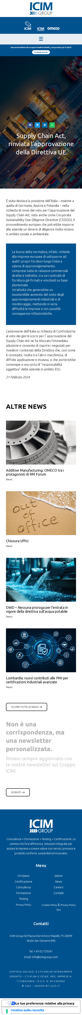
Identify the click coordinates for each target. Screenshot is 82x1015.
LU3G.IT (55, 986)
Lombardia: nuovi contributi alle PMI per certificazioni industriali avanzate (37, 680)
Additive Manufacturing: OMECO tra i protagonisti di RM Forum (35, 472)
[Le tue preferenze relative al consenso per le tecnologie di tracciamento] (7, 1011)
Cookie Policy (49, 905)
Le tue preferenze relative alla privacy (45, 1003)
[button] (30, 125)
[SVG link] (27, 25)
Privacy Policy (23, 904)
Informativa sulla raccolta (24, 1010)
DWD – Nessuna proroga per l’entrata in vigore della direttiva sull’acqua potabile (37, 609)
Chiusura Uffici (17, 541)
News (9, 479)
